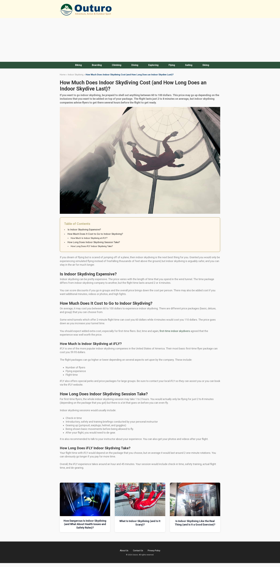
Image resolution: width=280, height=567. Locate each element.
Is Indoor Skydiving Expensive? (84, 229)
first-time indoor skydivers (175, 331)
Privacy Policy (154, 550)
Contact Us (138, 550)
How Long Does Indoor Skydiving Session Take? (94, 242)
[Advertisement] (140, 40)
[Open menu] (70, 65)
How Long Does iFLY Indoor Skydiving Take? (92, 246)
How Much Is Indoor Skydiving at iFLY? (89, 238)
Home (63, 74)
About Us (124, 550)
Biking (78, 65)
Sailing (188, 65)
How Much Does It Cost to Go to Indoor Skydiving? (95, 233)
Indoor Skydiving (75, 74)
